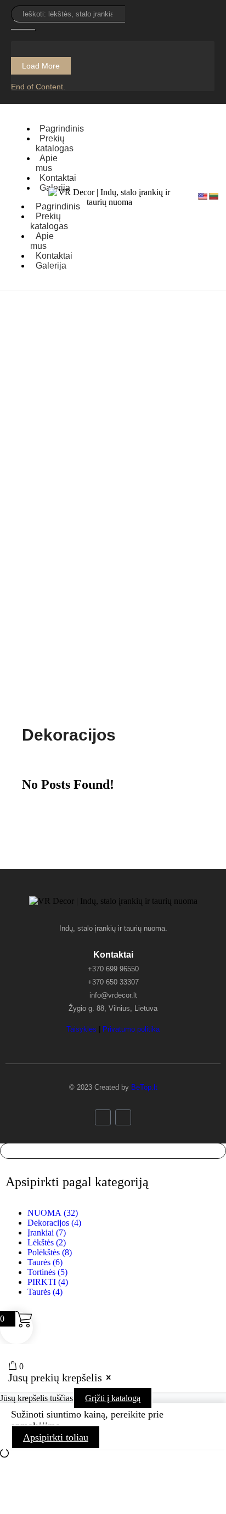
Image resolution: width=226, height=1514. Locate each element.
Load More (41, 65)
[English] (202, 196)
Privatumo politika (131, 1029)
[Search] (23, 30)
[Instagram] (123, 1117)
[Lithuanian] (213, 196)
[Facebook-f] (103, 1117)
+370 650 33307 (113, 982)
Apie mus (42, 241)
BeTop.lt (144, 1087)
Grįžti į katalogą (112, 1398)
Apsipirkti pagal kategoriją (77, 1182)
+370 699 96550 (113, 969)
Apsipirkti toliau (55, 1437)
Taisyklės (81, 1029)
